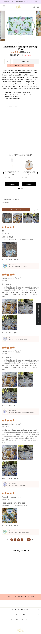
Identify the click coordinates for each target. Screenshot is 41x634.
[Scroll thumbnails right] (37, 217)
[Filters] (33, 209)
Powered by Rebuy (20, 190)
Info (20, 624)
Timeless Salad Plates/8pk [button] (17, 485)
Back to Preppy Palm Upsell (22, 596)
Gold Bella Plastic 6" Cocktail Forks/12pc (12, 172)
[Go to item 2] (17, 218)
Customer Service (20, 619)
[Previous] (3, 173)
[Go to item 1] (7, 218)
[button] (34, 7)
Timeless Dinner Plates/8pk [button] (18, 339)
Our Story (20, 614)
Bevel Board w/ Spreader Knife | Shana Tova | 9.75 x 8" (29, 172)
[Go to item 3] (28, 218)
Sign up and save (20, 609)
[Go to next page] (33, 539)
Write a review (15, 209)
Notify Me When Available (20, 65)
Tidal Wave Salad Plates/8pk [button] (18, 266)
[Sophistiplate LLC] (18, 7)
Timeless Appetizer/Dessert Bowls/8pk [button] (21, 412)
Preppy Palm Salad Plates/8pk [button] (19, 532)
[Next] (37, 173)
